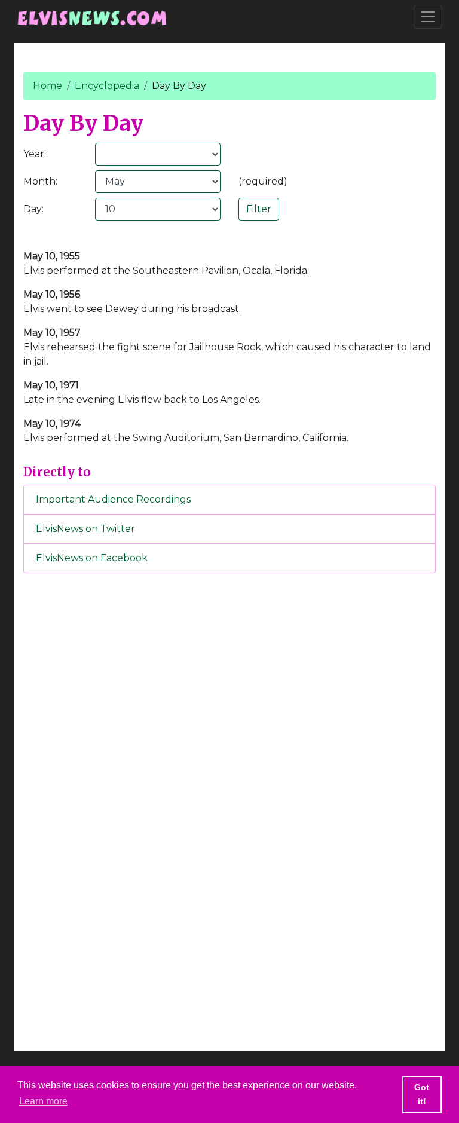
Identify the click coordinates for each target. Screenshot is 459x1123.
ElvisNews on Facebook (92, 558)
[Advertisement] (229, 781)
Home (47, 85)
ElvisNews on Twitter (85, 528)
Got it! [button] (421, 1094)
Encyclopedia (107, 85)
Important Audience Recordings (113, 499)
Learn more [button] (43, 1101)
